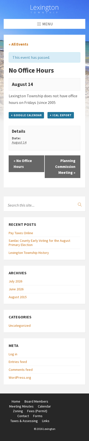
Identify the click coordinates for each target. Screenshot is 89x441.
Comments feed (21, 369)
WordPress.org (20, 377)
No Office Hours (23, 163)
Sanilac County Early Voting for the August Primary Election (39, 242)
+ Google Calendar (26, 115)
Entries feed (18, 361)
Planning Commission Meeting (65, 166)
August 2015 (18, 297)
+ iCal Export (61, 115)
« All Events (18, 44)
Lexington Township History (29, 252)
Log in (13, 354)
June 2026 (16, 289)
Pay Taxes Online (21, 233)
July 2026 (15, 281)
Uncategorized (20, 325)
